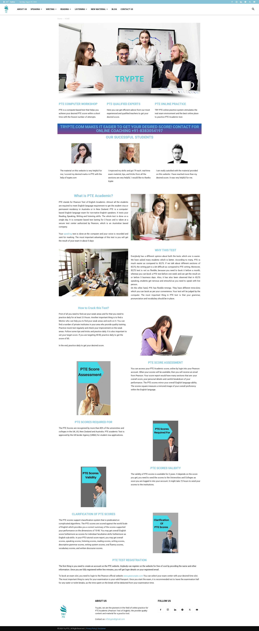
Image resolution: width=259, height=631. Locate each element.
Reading (64, 9)
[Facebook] (232, 2)
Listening (80, 9)
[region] (129, 61)
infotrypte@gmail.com (115, 619)
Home (59, 19)
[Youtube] (254, 2)
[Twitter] (250, 2)
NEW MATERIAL (98, 9)
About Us (22, 9)
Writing (50, 9)
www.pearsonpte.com (133, 576)
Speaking (35, 9)
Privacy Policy (91, 628)
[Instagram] (236, 2)
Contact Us (127, 9)
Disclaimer (102, 628)
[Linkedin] (241, 2)
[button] (253, 9)
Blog (114, 9)
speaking (68, 234)
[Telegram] (245, 2)
